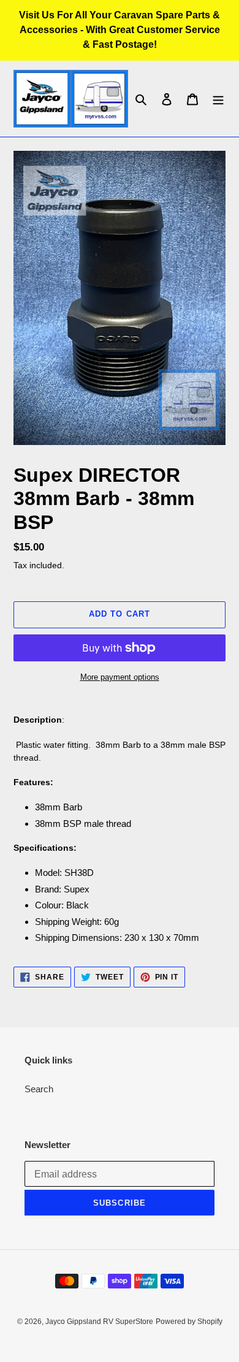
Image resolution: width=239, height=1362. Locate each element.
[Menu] (218, 99)
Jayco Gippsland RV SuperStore (99, 1321)
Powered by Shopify (189, 1321)
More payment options (119, 677)
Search (39, 1089)
